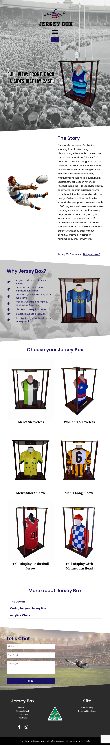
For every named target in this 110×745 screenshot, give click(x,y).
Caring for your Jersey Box (28, 608)
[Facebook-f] (19, 727)
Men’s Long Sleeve (79, 493)
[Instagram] (26, 727)
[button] (55, 32)
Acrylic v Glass (20, 615)
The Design (17, 601)
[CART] (55, 39)
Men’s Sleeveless (31, 422)
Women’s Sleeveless (79, 422)
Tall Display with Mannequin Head (79, 566)
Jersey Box (55, 24)
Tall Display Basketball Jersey (30, 566)
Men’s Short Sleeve (31, 493)
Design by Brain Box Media (78, 741)
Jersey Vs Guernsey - (79, 254)
